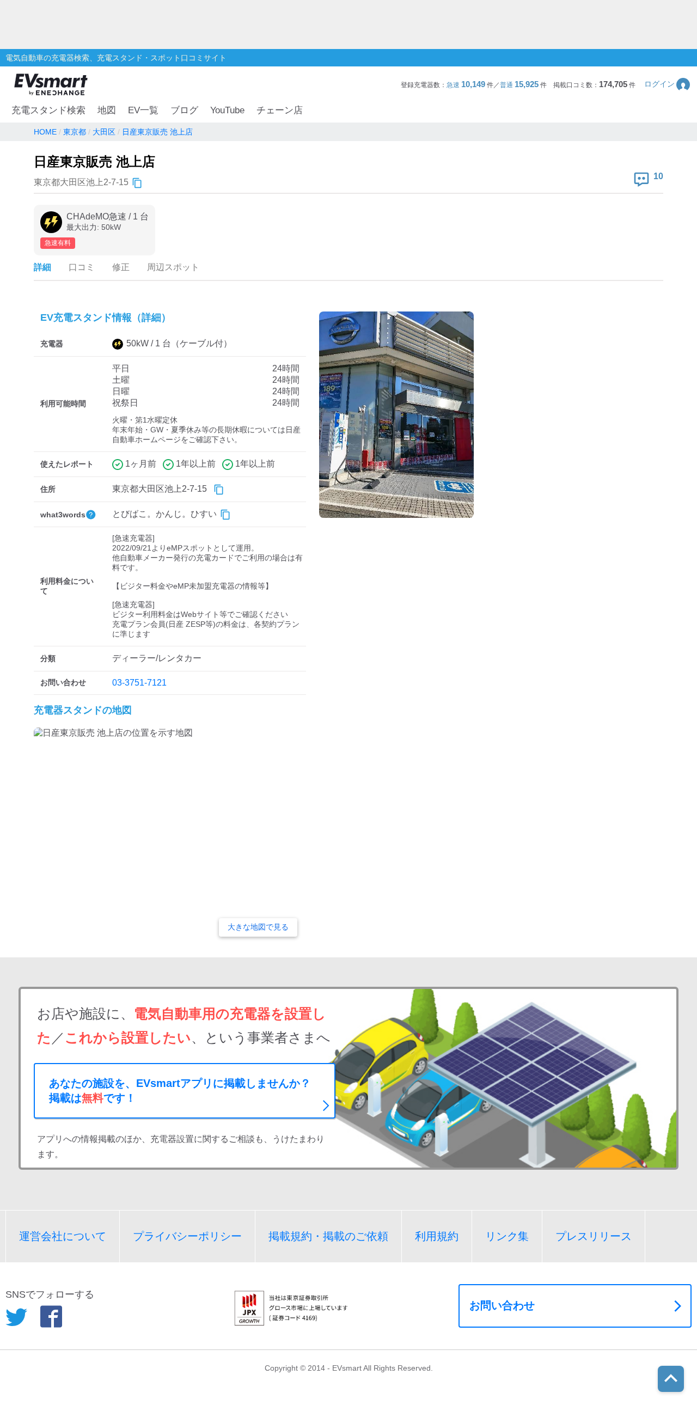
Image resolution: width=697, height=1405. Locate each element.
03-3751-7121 (139, 682)
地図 (106, 110)
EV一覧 (143, 110)
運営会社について (62, 1236)
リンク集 (507, 1236)
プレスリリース (593, 1236)
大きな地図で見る (258, 927)
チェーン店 (279, 110)
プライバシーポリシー (187, 1236)
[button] (668, 84)
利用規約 (436, 1236)
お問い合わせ (502, 1305)
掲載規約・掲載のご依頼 (328, 1236)
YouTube (227, 110)
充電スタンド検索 (48, 110)
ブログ (184, 110)
